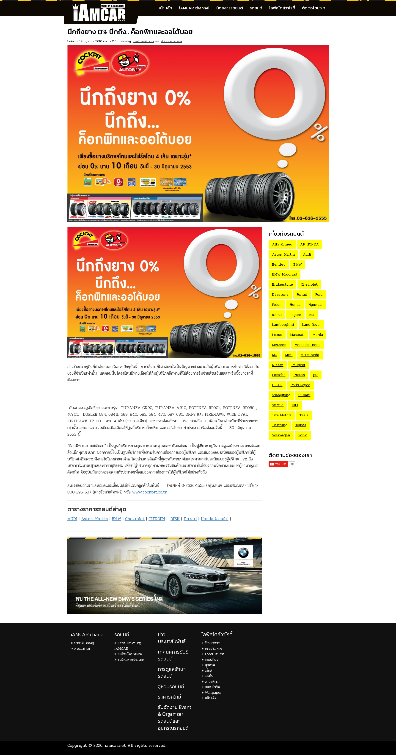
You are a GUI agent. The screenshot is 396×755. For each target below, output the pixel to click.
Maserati (297, 334)
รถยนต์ (256, 8)
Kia (311, 315)
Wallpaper (213, 692)
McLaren (279, 345)
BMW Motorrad (284, 274)
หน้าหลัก (165, 8)
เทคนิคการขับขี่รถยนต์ (173, 655)
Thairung (279, 425)
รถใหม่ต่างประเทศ (131, 659)
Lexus (277, 334)
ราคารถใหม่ (169, 697)
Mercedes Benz (307, 345)
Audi (307, 254)
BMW (116, 518)
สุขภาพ (210, 665)
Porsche (279, 375)
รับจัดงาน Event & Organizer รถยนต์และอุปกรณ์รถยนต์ (174, 717)
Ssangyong (281, 395)
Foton (277, 304)
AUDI (72, 518)
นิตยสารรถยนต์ (229, 8)
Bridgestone (282, 284)
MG (274, 355)
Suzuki (278, 405)
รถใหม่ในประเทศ (130, 654)
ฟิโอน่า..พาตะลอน (171, 41)
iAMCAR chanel (88, 634)
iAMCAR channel (194, 8)
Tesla (304, 415)
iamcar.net (115, 745)
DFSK (175, 518)
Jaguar (295, 315)
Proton (299, 375)
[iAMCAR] (103, 7)
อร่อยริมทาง (213, 648)
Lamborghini (283, 324)
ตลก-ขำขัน (212, 687)
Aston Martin (94, 518)
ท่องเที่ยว (211, 659)
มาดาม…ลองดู (84, 643)
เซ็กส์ (208, 670)
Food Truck (214, 654)
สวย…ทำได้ (82, 648)
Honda (295, 304)
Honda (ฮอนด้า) (214, 518)
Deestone (280, 294)
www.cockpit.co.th (150, 492)
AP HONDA (309, 244)
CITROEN (156, 518)
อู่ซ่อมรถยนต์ (171, 686)
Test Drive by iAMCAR (127, 645)
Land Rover (311, 324)
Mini (289, 355)
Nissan (277, 365)
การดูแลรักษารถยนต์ (172, 672)
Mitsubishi (310, 355)
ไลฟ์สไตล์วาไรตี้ (282, 8)
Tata (295, 405)
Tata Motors (282, 415)
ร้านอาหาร (212, 643)
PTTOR (277, 385)
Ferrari (190, 518)
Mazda (318, 334)
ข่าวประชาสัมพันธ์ (143, 41)
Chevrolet (135, 518)
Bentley (278, 264)
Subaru (304, 395)
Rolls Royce (300, 385)
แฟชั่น (209, 676)
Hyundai (315, 304)
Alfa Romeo (282, 244)
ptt (315, 375)
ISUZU (277, 315)
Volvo (302, 435)
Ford (318, 294)
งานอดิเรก (212, 681)
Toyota (300, 425)
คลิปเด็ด (211, 698)
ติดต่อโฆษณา (313, 8)
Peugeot (298, 365)
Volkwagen (281, 435)
